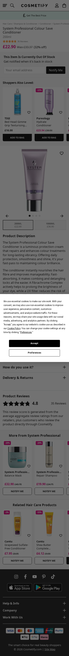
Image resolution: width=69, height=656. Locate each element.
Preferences (34, 353)
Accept (34, 343)
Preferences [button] (26, 332)
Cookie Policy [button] (13, 328)
